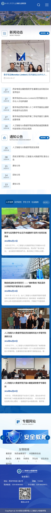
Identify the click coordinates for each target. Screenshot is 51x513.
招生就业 (45, 459)
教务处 (9, 459)
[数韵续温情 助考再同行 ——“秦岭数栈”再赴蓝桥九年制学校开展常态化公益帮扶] (25, 278)
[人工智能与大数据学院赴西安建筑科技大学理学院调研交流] (25, 328)
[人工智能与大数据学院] (13, 4)
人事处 (17, 459)
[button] (2, 437)
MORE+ (46, 202)
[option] (26, 437)
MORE (43, 138)
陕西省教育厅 (20, 454)
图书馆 (9, 464)
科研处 (26, 459)
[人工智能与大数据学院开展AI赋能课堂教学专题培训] (25, 379)
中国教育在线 (35, 454)
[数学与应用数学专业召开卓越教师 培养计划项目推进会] (25, 228)
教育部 (9, 454)
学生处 (35, 459)
